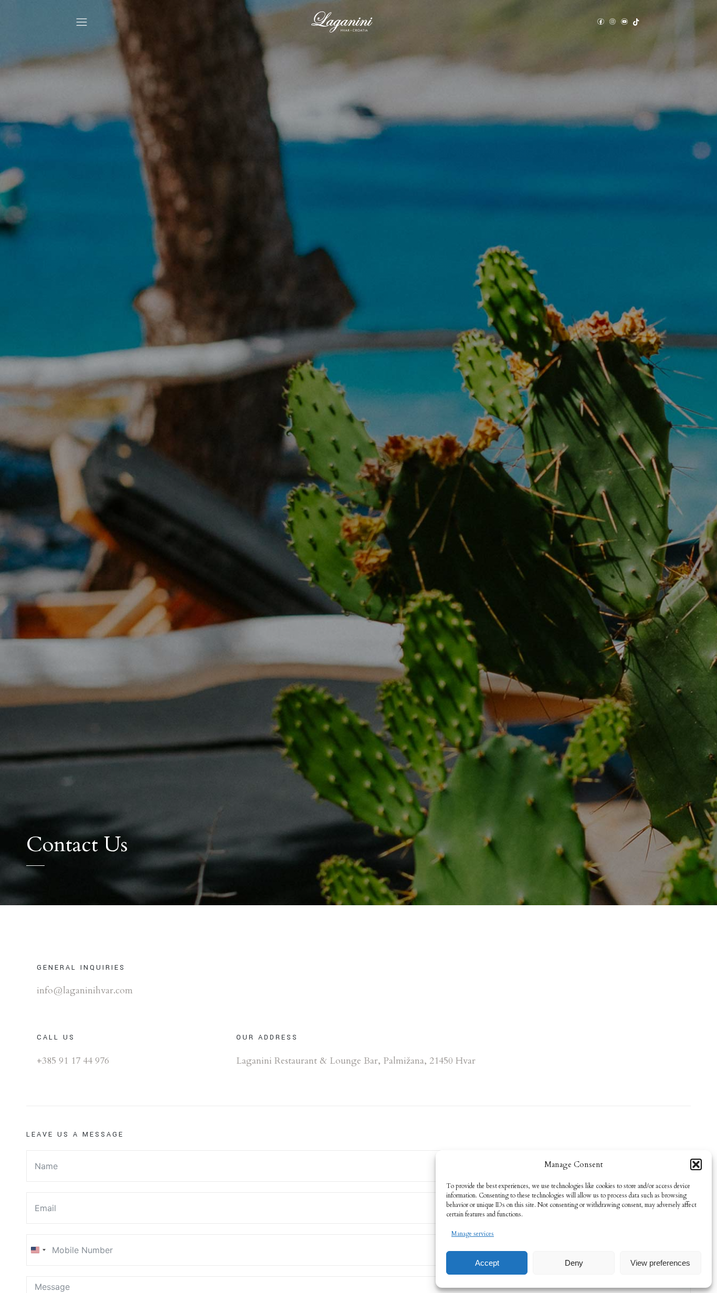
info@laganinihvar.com (85, 990)
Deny (574, 1262)
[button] (696, 1164)
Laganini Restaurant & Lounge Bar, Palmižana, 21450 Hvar (356, 1060)
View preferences (660, 1262)
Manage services (472, 1234)
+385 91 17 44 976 (73, 1060)
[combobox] (38, 1250)
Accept (487, 1262)
